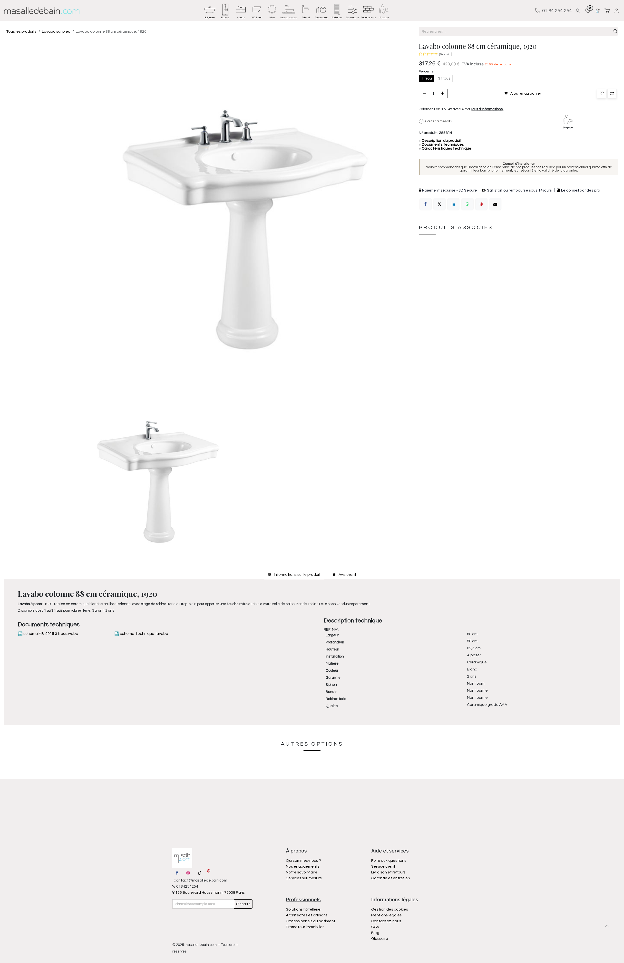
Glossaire (379, 939)
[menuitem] (209, 10)
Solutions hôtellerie (303, 909)
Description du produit (440, 141)
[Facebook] (425, 204)
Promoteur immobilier (305, 927)
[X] (439, 204)
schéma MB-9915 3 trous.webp (50, 634)
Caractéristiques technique (445, 149)
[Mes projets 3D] (597, 10)
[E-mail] (495, 204)
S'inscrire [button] (243, 904)
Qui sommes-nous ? (303, 860)
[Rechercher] (615, 31)
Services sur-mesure (304, 878)
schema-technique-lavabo (143, 634)
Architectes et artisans (307, 915)
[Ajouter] (443, 93)
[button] (578, 10)
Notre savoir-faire (301, 872)
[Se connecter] (617, 10)
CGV (375, 927)
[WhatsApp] (467, 204)
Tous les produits (21, 31)
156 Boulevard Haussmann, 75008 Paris (210, 892)
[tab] (294, 574)
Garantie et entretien (390, 878)
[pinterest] (208, 873)
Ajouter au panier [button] (525, 93)
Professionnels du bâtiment (310, 921)
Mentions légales (386, 915)
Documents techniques (441, 145)
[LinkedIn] (453, 204)
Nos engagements (303, 866)
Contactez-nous (386, 921)
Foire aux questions (388, 860)
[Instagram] (188, 873)
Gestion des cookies (389, 909)
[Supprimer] (423, 93)
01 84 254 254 (556, 10)
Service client (383, 866)
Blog (375, 933)
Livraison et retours (388, 872)
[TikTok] (200, 873)
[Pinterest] (481, 204)
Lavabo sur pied (56, 31)
